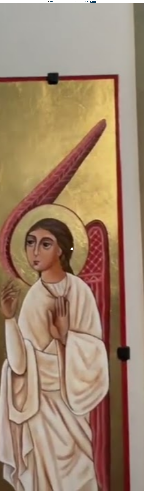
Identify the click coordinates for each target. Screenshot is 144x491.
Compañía (74, 1)
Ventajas (68, 1)
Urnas (71, 1)
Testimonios (65, 1)
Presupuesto (93, 1)
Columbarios (61, 1)
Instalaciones (56, 1)
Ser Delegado (87, 1)
